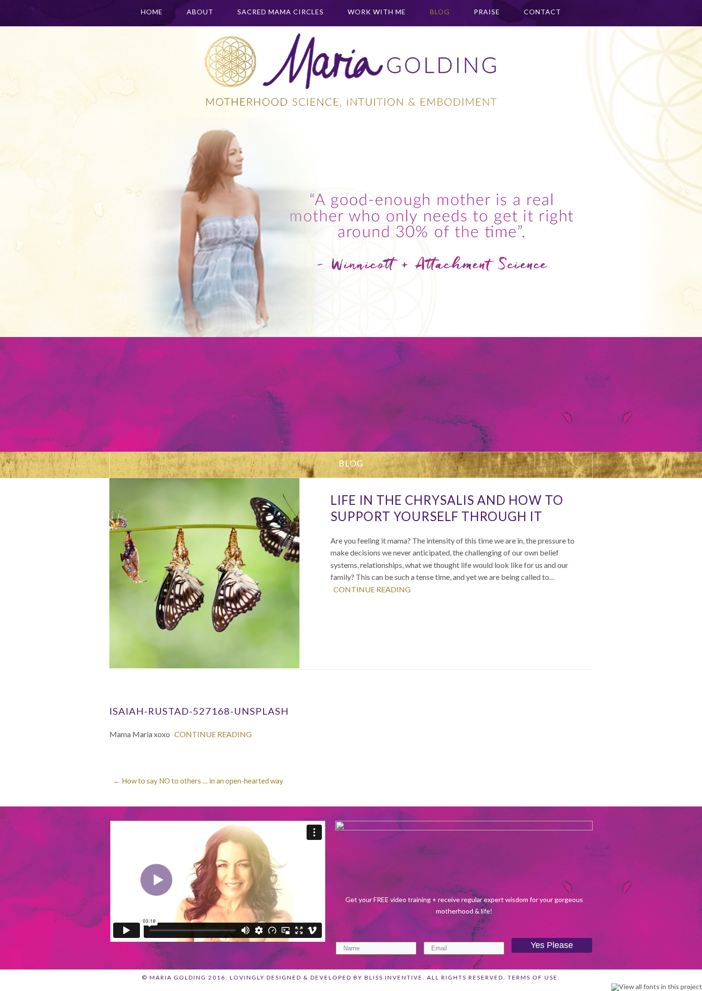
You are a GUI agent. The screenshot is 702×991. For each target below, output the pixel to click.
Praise (487, 12)
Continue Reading (372, 589)
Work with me (377, 12)
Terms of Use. (534, 977)
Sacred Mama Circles (280, 12)
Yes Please (552, 945)
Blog (440, 12)
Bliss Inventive (393, 977)
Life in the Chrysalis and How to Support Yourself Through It (447, 508)
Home (152, 12)
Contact (542, 12)
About (200, 12)
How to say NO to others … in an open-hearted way (198, 780)
